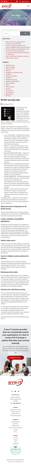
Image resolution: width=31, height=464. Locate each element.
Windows (8, 96)
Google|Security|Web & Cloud (14, 72)
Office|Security (10, 87)
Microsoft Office (10, 83)
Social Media (9, 90)
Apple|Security (10, 69)
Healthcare (9, 78)
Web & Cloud (9, 94)
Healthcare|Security (11, 79)
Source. (3, 318)
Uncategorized (10, 92)
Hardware (8, 74)
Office (7, 85)
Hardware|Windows (11, 76)
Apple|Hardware (10, 67)
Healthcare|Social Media (13, 81)
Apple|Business (10, 65)
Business (8, 70)
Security (8, 88)
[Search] (25, 33)
